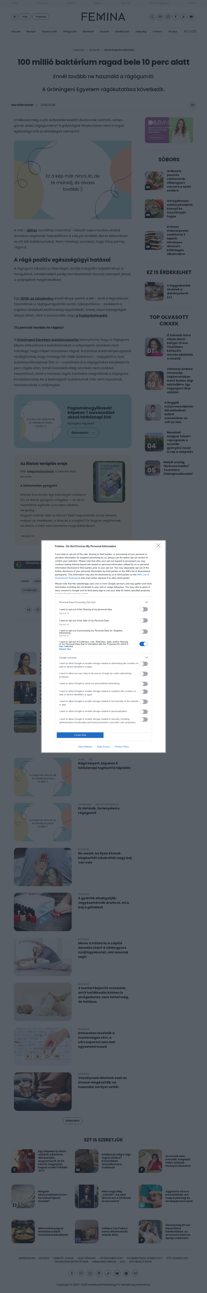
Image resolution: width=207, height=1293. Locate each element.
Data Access (103, 746)
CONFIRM (80, 735)
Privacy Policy (122, 746)
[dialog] (103, 646)
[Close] (159, 546)
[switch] (143, 609)
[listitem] (103, 602)
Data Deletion (85, 746)
